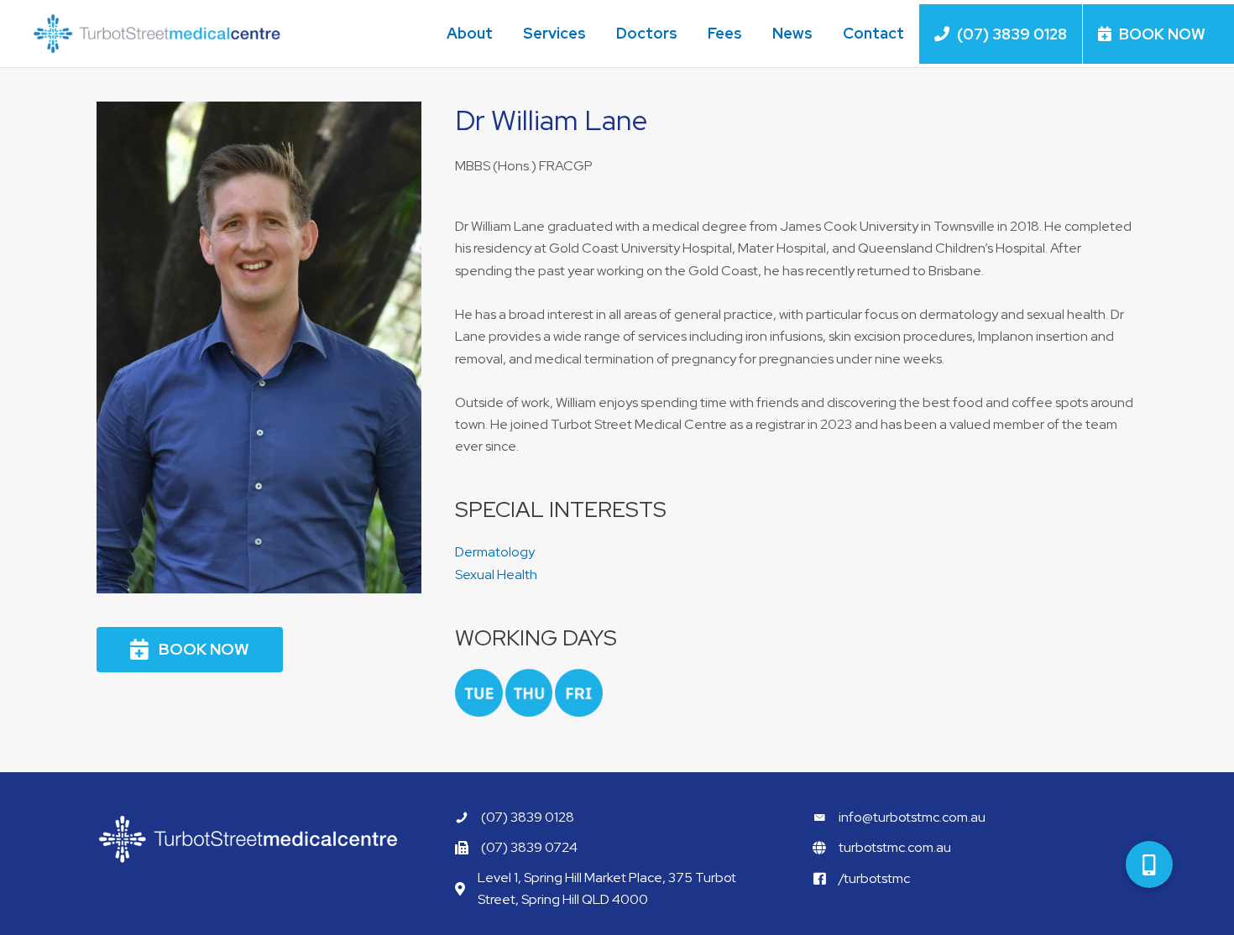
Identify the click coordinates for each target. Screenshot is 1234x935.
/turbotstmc (874, 878)
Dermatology (495, 552)
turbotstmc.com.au (895, 847)
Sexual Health (496, 574)
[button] (190, 650)
